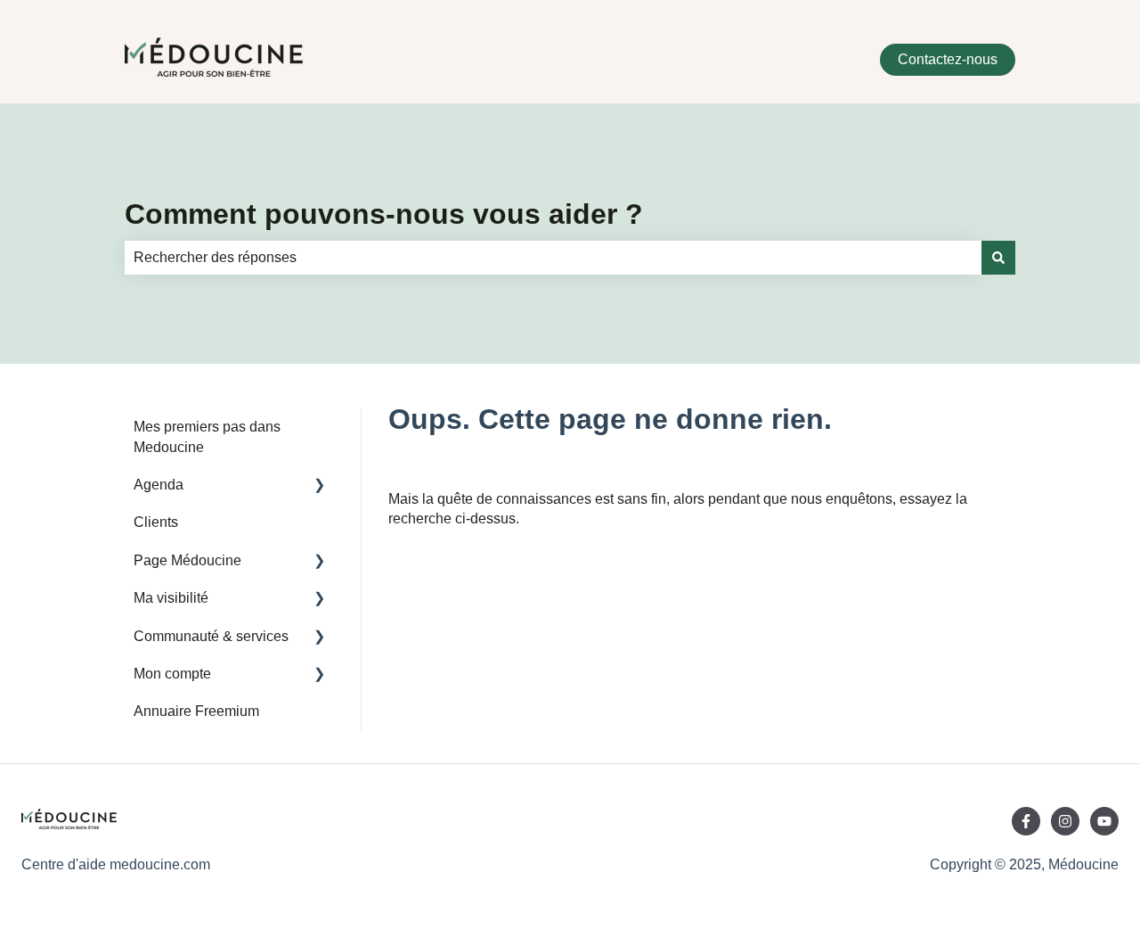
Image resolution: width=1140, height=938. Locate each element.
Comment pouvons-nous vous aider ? (384, 214)
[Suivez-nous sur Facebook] (1026, 821)
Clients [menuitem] (156, 522)
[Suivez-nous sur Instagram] (1065, 821)
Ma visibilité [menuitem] (171, 597)
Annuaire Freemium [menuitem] (196, 711)
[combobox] (553, 258)
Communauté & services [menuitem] (211, 636)
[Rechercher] (998, 258)
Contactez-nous (948, 59)
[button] (319, 486)
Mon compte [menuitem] (172, 673)
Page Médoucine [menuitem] (187, 560)
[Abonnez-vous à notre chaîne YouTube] (1104, 821)
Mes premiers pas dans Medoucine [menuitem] (207, 436)
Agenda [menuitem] (158, 484)
